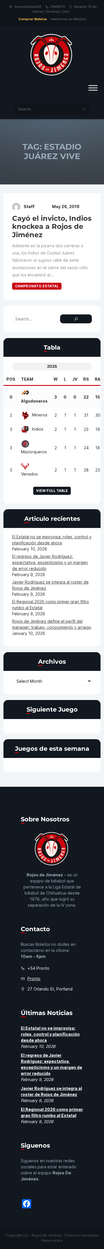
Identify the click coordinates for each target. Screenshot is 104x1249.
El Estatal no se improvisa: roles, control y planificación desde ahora (50, 1034)
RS (86, 379)
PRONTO (58, 7)
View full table (52, 490)
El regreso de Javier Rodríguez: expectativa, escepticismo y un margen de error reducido (50, 562)
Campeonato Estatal (37, 286)
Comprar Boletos (32, 19)
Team (27, 379)
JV (74, 379)
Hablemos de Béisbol (68, 19)
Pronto (33, 978)
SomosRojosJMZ (27, 7)
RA (98, 379)
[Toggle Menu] (93, 87)
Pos (10, 379)
